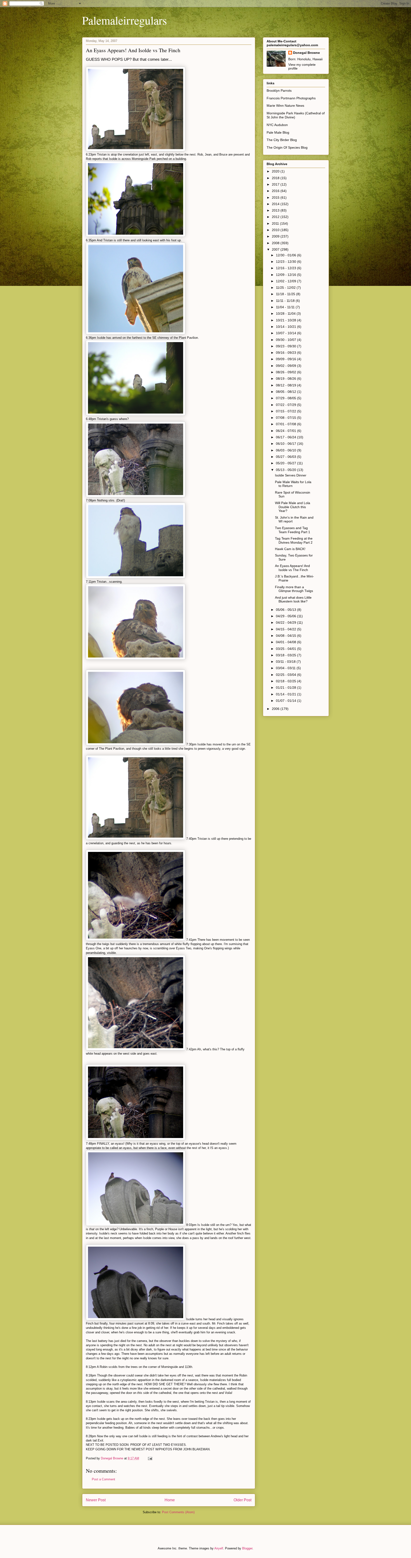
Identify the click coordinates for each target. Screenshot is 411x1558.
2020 (276, 171)
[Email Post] (149, 1458)
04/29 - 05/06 (286, 616)
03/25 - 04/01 (286, 649)
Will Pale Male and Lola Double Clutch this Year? (292, 507)
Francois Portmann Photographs (291, 98)
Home (170, 1500)
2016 (276, 191)
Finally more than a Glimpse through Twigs (294, 589)
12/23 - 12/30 (286, 261)
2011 (276, 223)
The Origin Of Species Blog (287, 147)
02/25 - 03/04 (286, 675)
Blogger (247, 1548)
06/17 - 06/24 (286, 437)
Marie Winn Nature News (285, 105)
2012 (276, 217)
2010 (276, 230)
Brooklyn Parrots (279, 90)
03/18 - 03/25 (286, 655)
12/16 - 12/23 (286, 268)
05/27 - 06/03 (286, 457)
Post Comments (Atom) (178, 1512)
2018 (276, 178)
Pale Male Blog (278, 132)
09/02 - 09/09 (286, 366)
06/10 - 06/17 (286, 443)
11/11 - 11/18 (286, 301)
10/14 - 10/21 (286, 327)
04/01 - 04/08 (286, 642)
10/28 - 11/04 (286, 313)
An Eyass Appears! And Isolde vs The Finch (292, 568)
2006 (276, 709)
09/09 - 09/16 (286, 359)
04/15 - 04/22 (286, 629)
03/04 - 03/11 (286, 668)
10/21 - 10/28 (286, 320)
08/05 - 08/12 (286, 392)
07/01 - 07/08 (286, 424)
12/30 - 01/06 (286, 255)
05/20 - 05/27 (286, 463)
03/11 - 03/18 (286, 661)
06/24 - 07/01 (286, 431)
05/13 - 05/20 (286, 470)
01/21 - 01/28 (286, 687)
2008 (276, 243)
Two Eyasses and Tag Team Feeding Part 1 (292, 530)
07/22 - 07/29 (286, 405)
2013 (276, 210)
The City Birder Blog (282, 140)
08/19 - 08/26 (286, 378)
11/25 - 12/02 (286, 287)
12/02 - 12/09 (286, 281)
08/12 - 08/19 (286, 385)
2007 (276, 249)
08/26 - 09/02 (286, 372)
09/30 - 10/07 (286, 340)
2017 (276, 184)
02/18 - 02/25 (286, 681)
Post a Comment (103, 1479)
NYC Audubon (277, 125)
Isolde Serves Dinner (290, 475)
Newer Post (96, 1500)
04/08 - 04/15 (286, 635)
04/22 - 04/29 (286, 622)
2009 (276, 236)
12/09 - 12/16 (286, 275)
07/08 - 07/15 (286, 418)
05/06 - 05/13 (286, 610)
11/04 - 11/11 (286, 307)
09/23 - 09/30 (286, 346)
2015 (276, 197)
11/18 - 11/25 (286, 294)
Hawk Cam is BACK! (290, 549)
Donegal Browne (306, 53)
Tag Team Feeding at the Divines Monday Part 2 (294, 540)
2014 (276, 204)
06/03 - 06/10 (286, 450)
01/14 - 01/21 (286, 694)
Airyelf (218, 1548)
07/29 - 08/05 (286, 398)
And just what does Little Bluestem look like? (293, 599)
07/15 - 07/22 (286, 411)
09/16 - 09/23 (286, 352)
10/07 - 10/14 (286, 333)
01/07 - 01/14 (286, 701)
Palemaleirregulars (124, 20)
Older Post (242, 1500)
